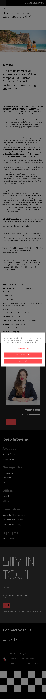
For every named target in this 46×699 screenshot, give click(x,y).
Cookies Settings (23, 348)
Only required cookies (23, 354)
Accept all (23, 361)
